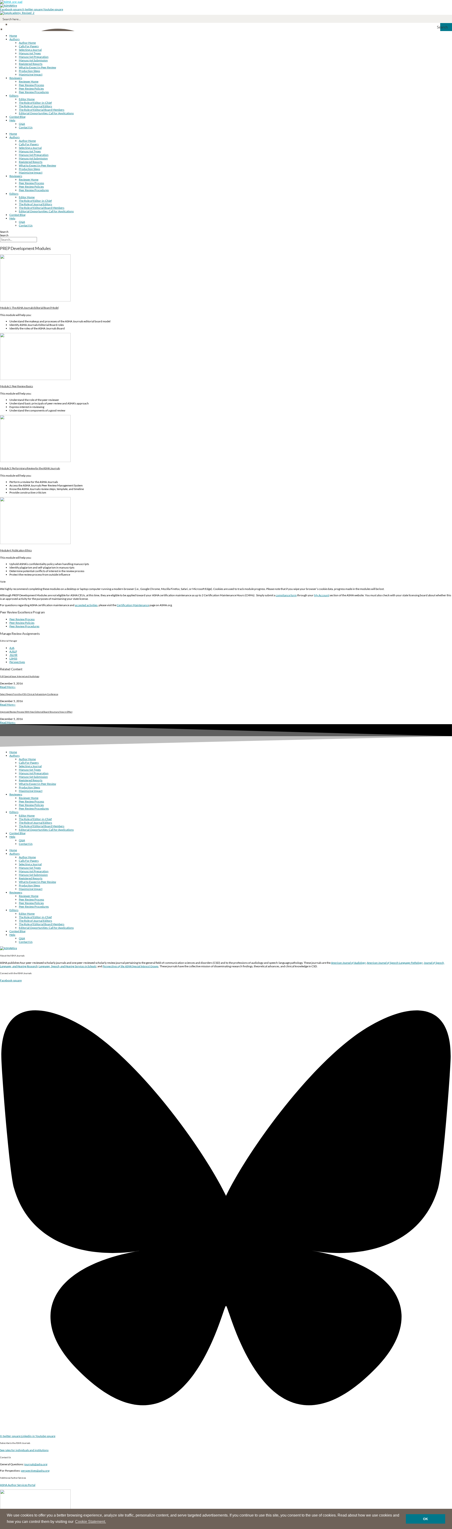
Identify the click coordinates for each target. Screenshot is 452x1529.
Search (4, 231)
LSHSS (13, 658)
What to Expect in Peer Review (37, 67)
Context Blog (17, 117)
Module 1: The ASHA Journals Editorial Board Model (29, 307)
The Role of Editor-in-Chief (35, 102)
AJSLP (13, 651)
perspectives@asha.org (35, 1470)
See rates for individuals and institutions (24, 1450)
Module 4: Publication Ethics (16, 550)
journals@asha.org (35, 1464)
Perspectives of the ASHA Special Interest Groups (130, 966)
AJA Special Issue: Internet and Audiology (19, 676)
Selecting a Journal (30, 49)
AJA (11, 648)
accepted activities (86, 605)
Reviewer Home (28, 81)
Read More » (8, 687)
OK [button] (425, 1519)
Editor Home (27, 99)
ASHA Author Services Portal (17, 1485)
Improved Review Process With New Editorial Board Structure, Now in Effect (36, 711)
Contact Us (25, 127)
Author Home (27, 42)
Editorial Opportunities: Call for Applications (46, 113)
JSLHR (13, 655)
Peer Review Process (31, 85)
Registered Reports (30, 64)
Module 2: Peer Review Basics (16, 386)
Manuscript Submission (33, 60)
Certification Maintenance (133, 605)
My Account (321, 595)
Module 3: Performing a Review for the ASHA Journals (30, 468)
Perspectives (17, 662)
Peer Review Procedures (34, 92)
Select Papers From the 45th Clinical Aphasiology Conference (29, 694)
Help (12, 120)
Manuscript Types (30, 53)
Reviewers (15, 78)
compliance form (286, 595)
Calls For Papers (29, 46)
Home (13, 35)
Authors (14, 39)
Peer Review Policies (31, 88)
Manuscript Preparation (33, 57)
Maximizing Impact (30, 74)
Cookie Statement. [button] (90, 1522)
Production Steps (29, 71)
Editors (13, 95)
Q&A (22, 124)
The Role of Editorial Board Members (41, 109)
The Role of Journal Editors (35, 106)
